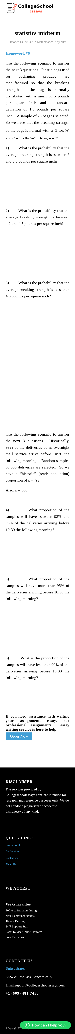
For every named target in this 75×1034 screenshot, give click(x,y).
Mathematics (45, 42)
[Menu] (63, 8)
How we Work (13, 845)
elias (63, 42)
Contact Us (12, 857)
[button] (45, 1025)
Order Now (19, 736)
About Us (11, 864)
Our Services (12, 851)
